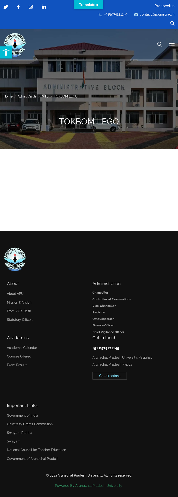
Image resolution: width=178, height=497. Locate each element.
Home (8, 96)
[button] (6, 52)
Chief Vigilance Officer (108, 332)
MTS (45, 96)
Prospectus (165, 6)
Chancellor (100, 292)
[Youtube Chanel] (114, 391)
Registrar (98, 312)
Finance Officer (103, 325)
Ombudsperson (103, 319)
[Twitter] (92, 391)
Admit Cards (27, 96)
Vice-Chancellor (104, 306)
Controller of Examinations (111, 299)
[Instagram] (107, 391)
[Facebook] (100, 391)
